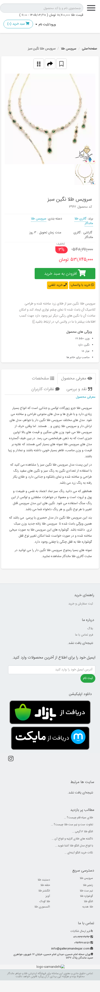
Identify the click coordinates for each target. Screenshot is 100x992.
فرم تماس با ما (84, 634)
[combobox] (41, 8)
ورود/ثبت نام (47, 24)
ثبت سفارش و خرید (80, 603)
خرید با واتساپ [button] (80, 285)
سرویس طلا (68, 49)
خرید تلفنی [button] (55, 285)
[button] (50, 64)
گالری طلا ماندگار (83, 221)
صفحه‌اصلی (89, 49)
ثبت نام (88, 678)
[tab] (76, 378)
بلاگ (90, 628)
